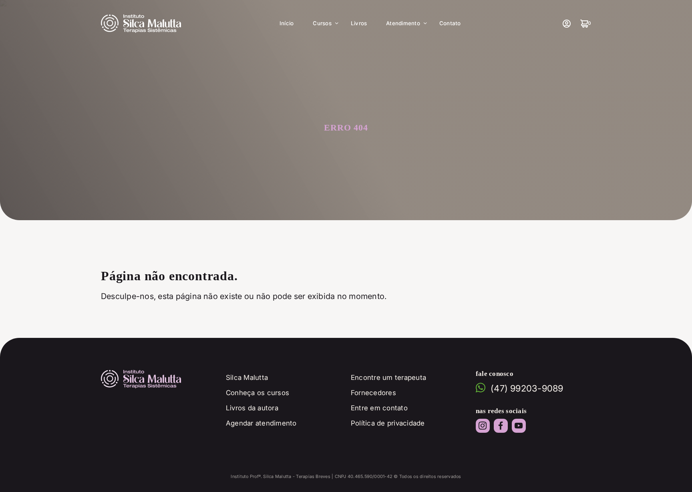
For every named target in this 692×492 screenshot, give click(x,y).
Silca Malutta (247, 378)
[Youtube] (519, 426)
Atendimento (403, 23)
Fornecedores (373, 393)
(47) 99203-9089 (527, 388)
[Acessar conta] (566, 23)
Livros (359, 23)
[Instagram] (483, 426)
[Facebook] (501, 426)
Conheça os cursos (257, 393)
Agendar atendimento (261, 423)
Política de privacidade (388, 423)
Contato (450, 23)
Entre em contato (379, 408)
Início (287, 23)
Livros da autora (252, 408)
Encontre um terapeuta (388, 378)
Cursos (322, 23)
